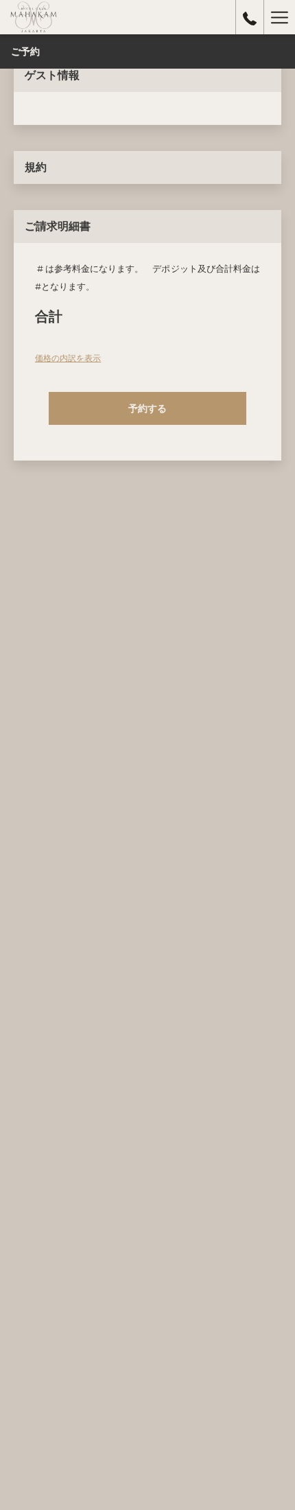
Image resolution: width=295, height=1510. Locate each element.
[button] (147, 408)
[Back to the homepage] (33, 17)
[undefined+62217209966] (250, 17)
